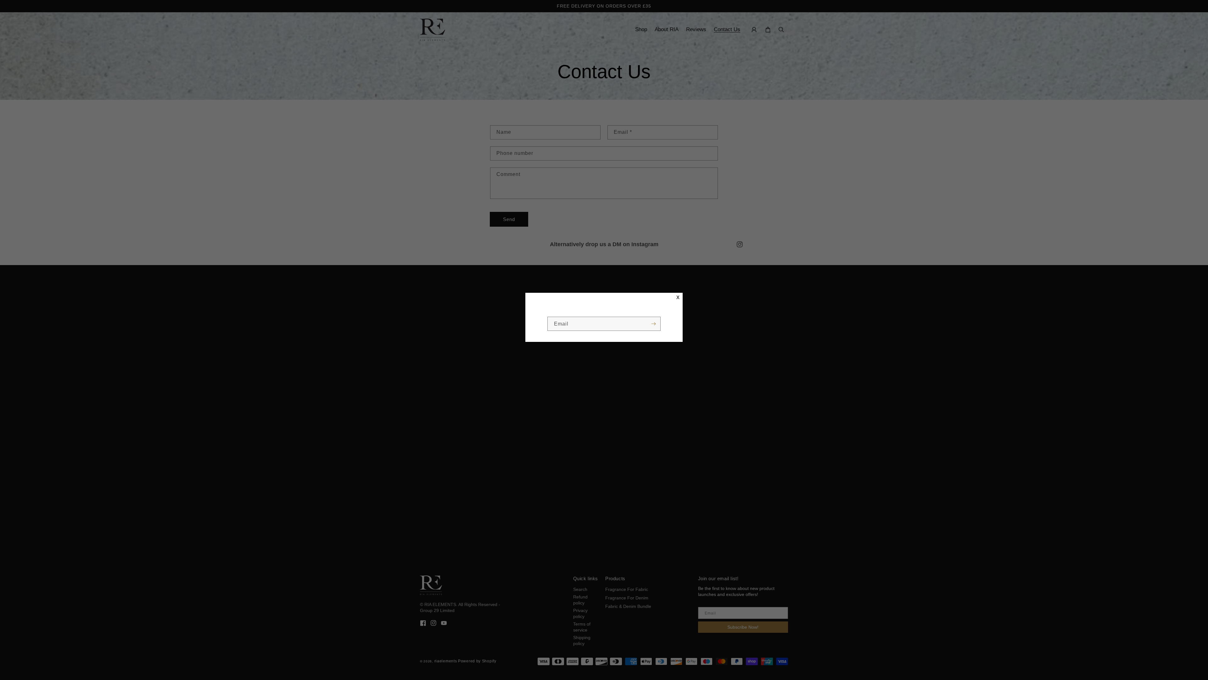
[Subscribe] (653, 324)
